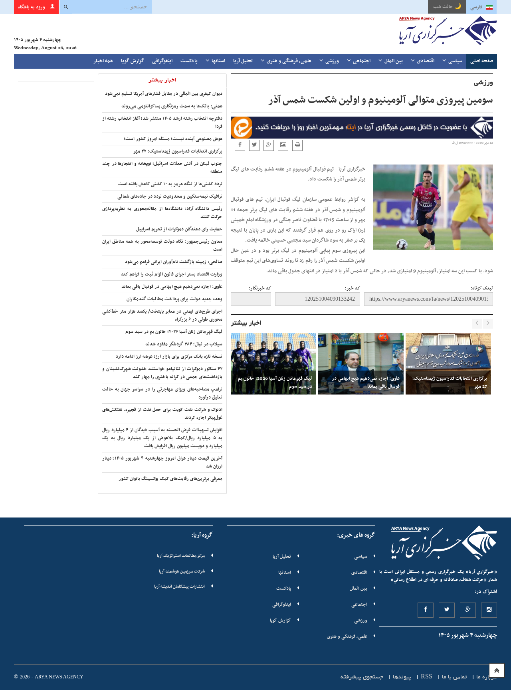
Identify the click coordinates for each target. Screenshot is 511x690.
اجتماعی (361, 61)
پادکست (189, 61)
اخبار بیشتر (246, 323)
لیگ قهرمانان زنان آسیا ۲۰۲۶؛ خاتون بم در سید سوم (173, 332)
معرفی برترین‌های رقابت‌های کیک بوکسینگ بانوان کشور (170, 479)
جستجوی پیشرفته (362, 677)
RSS (426, 677)
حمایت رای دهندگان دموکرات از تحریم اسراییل (179, 229)
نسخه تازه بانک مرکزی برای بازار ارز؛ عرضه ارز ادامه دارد (169, 357)
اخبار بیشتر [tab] (162, 80)
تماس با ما (454, 677)
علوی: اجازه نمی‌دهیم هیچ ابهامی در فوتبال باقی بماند (171, 287)
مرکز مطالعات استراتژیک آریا (181, 556)
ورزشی (332, 61)
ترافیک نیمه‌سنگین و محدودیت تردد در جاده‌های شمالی (169, 196)
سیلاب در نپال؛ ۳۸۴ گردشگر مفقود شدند (183, 344)
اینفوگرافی (162, 61)
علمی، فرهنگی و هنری (289, 61)
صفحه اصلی (481, 61)
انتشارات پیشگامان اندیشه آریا (179, 587)
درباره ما (486, 677)
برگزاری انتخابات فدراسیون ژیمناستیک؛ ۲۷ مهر (177, 151)
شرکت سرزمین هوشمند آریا (182, 571)
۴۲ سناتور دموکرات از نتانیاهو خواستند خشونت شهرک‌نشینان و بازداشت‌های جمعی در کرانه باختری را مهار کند (162, 373)
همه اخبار (103, 61)
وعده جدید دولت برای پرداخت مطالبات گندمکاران (174, 299)
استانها (218, 61)
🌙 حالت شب (447, 7)
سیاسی (455, 61)
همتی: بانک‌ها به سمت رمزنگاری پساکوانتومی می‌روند (171, 106)
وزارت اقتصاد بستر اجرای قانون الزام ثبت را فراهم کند (171, 274)
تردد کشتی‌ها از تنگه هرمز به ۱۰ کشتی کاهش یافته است (170, 184)
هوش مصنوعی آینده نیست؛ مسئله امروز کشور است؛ (173, 139)
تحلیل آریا (243, 61)
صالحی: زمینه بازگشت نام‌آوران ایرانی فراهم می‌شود (173, 262)
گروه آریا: (202, 535)
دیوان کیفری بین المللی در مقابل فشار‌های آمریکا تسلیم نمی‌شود (163, 94)
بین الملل (393, 61)
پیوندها (402, 677)
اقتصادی (425, 61)
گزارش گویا (132, 61)
